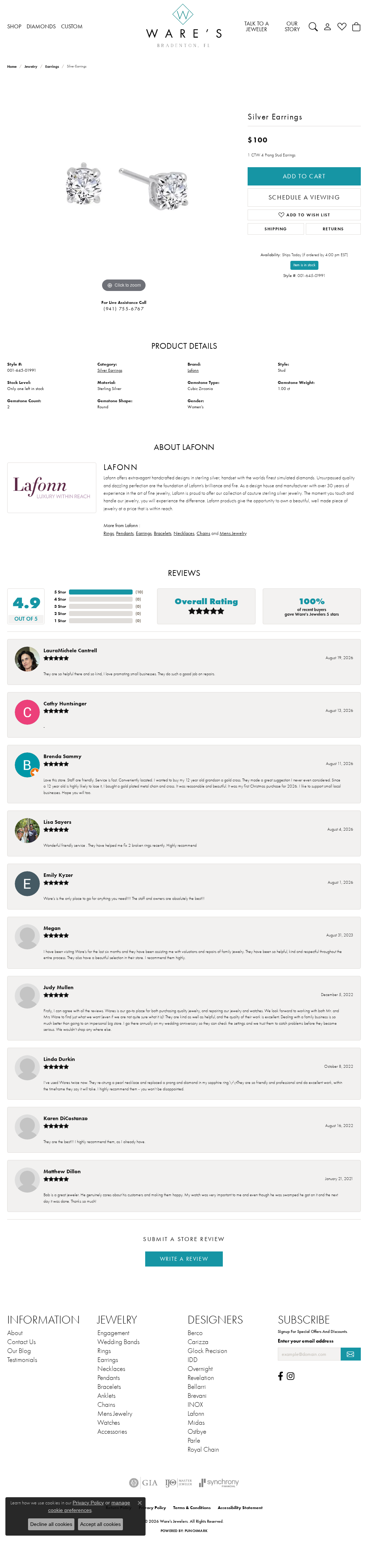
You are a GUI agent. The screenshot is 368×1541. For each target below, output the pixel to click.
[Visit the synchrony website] (219, 1483)
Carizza (198, 1342)
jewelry (30, 66)
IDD (193, 1360)
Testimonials (22, 1360)
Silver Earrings (109, 370)
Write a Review (184, 1258)
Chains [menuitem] (106, 1405)
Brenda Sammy (62, 756)
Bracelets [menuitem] (109, 1387)
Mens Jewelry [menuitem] (114, 1414)
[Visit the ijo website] (178, 1483)
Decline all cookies (51, 1524)
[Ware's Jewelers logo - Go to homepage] (184, 27)
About (15, 1333)
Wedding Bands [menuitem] (118, 1342)
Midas (196, 1423)
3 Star (60, 606)
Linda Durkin (59, 1059)
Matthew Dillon (62, 1171)
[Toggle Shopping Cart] (356, 26)
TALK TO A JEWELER (256, 26)
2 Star (60, 613)
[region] (124, 186)
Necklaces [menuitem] (111, 1369)
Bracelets (162, 533)
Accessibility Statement (240, 1507)
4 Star (60, 599)
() (139, 592)
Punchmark (196, 1530)
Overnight (200, 1369)
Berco (195, 1333)
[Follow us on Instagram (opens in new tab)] (290, 1376)
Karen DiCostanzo (65, 1118)
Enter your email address (306, 1341)
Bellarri (197, 1387)
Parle (194, 1440)
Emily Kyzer (58, 874)
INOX (195, 1405)
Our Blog (19, 1351)
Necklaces (184, 533)
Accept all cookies (100, 1524)
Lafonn (193, 370)
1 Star (60, 620)
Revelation (201, 1378)
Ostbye (197, 1432)
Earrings (52, 66)
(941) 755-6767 (124, 309)
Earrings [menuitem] (107, 1360)
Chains (203, 533)
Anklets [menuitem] (106, 1396)
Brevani (197, 1396)
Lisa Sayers (57, 821)
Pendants (125, 533)
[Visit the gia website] (143, 1483)
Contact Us (21, 1342)
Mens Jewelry (233, 533)
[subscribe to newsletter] (351, 1354)
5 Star (60, 592)
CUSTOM (72, 26)
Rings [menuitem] (104, 1351)
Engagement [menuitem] (113, 1333)
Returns (333, 228)
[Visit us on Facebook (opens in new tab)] (280, 1376)
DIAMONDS (41, 26)
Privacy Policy (152, 1507)
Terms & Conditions (192, 1507)
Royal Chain (203, 1449)
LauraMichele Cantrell (70, 650)
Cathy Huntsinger (65, 703)
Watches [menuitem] (108, 1423)
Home (12, 66)
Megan (52, 928)
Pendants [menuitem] (108, 1378)
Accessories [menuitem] (112, 1432)
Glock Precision (207, 1351)
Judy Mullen (58, 987)
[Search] (313, 26)
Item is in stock (304, 265)
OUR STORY (292, 26)
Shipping (275, 228)
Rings (109, 533)
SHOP (14, 26)
